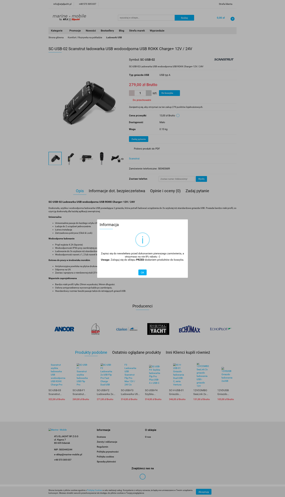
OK (142, 272)
